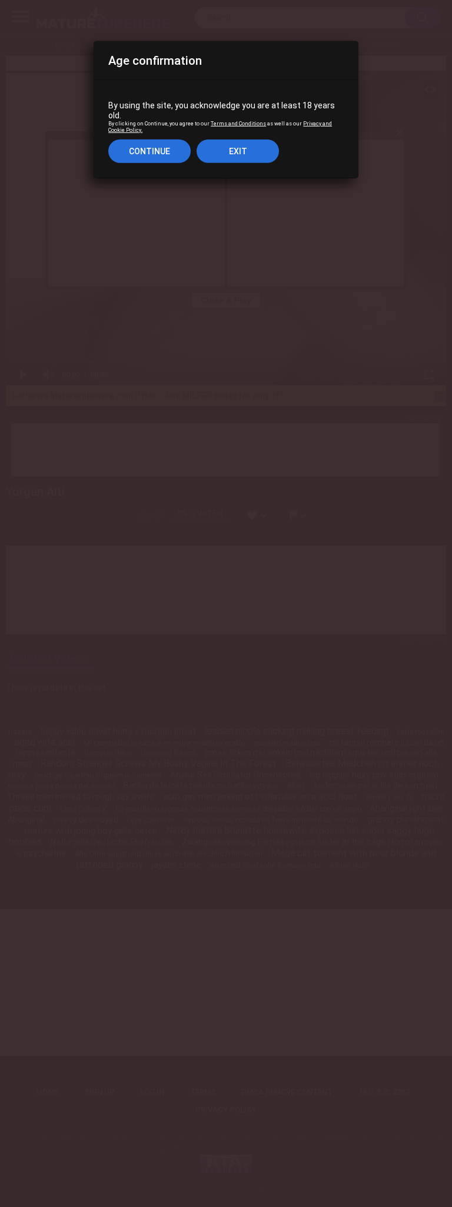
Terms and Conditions (238, 124)
